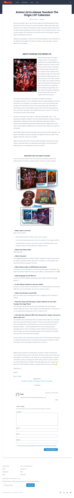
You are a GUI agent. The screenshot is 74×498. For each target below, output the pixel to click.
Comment (19, 412)
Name (18, 428)
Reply (56, 400)
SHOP (37, 2)
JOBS (32, 2)
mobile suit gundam (46, 381)
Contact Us (23, 469)
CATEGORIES (25, 2)
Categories (5, 472)
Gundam (24, 381)
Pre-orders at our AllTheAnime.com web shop (27, 269)
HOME (17, 2)
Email (18, 434)
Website (18, 439)
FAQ (21, 472)
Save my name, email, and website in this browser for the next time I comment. (37, 445)
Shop (3, 474)
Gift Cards (23, 474)
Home (4, 469)
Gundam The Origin (33, 381)
